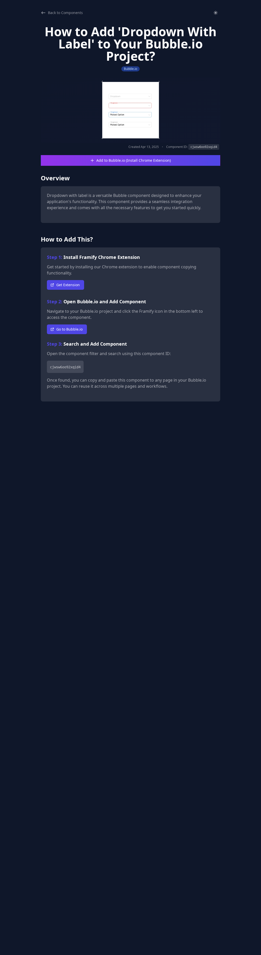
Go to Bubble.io (69, 329)
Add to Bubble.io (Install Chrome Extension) (133, 160)
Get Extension (68, 284)
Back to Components (65, 12)
